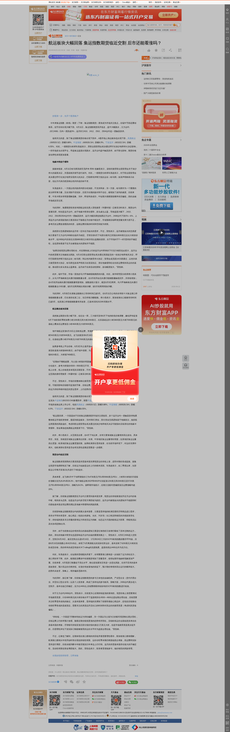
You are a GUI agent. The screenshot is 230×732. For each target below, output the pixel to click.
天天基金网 (85, 2)
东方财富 (75, 2)
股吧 (134, 2)
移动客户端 (65, 2)
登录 (150, 2)
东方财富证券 (96, 2)
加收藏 (58, 2)
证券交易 (167, 2)
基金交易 (176, 2)
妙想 (117, 2)
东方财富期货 (108, 2)
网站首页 (52, 2)
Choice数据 (126, 2)
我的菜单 (158, 2)
